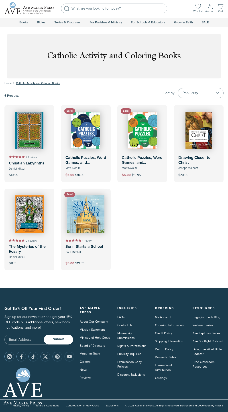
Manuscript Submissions (126, 335)
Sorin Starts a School (84, 246)
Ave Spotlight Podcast (208, 341)
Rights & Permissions (132, 346)
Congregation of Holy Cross (82, 405)
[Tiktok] (33, 356)
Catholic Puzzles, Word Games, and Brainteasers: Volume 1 (85, 162)
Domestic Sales (165, 357)
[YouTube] (69, 356)
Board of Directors (92, 346)
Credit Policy (163, 333)
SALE (205, 22)
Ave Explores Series (206, 333)
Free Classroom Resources (203, 364)
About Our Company (94, 322)
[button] (221, 8)
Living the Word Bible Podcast (207, 351)
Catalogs (161, 378)
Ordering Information (169, 325)
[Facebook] (21, 356)
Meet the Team (90, 354)
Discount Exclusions (131, 375)
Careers (85, 362)
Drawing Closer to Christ (194, 160)
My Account (163, 317)
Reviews (85, 378)
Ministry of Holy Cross (95, 338)
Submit (58, 339)
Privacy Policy (21, 405)
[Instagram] (9, 356)
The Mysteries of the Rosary (27, 249)
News (84, 370)
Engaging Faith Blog (206, 317)
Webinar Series (203, 325)
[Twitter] (45, 356)
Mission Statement (92, 330)
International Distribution (163, 367)
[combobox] (114, 8)
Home (8, 83)
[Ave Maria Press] (29, 8)
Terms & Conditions (47, 405)
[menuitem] (24, 22)
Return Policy (164, 349)
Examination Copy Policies (129, 364)
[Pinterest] (57, 356)
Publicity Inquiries (129, 354)
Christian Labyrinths (26, 163)
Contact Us (124, 325)
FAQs (121, 317)
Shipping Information (169, 341)
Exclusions (112, 405)
